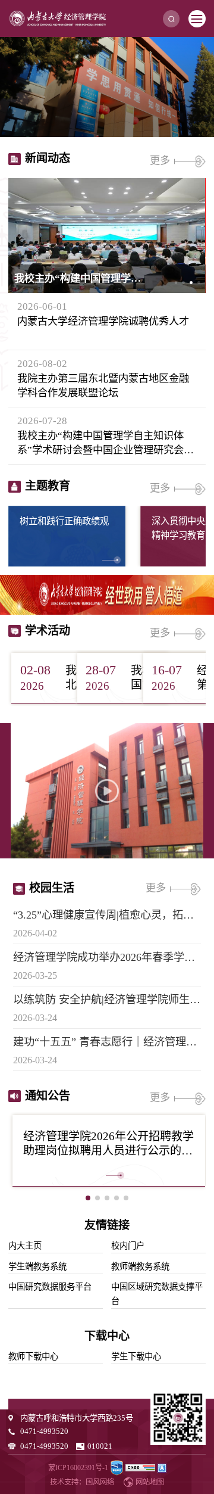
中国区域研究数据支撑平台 (157, 1294)
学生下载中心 (136, 1356)
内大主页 (25, 1245)
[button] (176, 282)
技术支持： (68, 1482)
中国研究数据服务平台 (50, 1286)
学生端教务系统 (37, 1266)
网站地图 (150, 1482)
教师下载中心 (33, 1356)
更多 (161, 160)
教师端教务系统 (140, 1266)
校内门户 (127, 1245)
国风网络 (100, 1482)
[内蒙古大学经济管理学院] (57, 18)
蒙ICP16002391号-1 (78, 1468)
